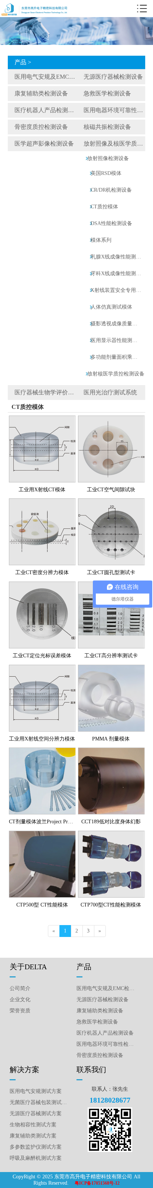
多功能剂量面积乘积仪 (116, 357)
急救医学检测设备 (107, 93)
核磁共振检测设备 (107, 127)
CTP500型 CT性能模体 (42, 905)
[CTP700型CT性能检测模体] (111, 834)
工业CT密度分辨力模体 (42, 572)
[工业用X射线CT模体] (42, 419)
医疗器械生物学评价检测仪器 (45, 392)
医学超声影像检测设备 (44, 143)
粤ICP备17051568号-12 (97, 1183)
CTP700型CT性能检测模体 (111, 905)
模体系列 (101, 240)
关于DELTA (28, 967)
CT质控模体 (104, 206)
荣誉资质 (20, 1010)
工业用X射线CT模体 (42, 489)
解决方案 (24, 1069)
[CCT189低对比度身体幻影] (111, 751)
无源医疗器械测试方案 (36, 1113)
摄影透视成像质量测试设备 (116, 323)
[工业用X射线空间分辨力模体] (42, 668)
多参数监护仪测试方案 (36, 1147)
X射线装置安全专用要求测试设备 (116, 290)
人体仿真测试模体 (111, 307)
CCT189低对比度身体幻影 (111, 821)
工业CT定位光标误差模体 (42, 655)
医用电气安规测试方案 (36, 1091)
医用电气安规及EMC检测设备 (45, 77)
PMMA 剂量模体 (111, 739)
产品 (83, 967)
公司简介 (20, 988)
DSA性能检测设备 (111, 223)
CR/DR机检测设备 (111, 190)
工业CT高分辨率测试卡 (111, 655)
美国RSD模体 (106, 173)
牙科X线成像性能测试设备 (116, 273)
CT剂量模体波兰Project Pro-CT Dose (42, 821)
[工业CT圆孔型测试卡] (111, 501)
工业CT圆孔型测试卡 (111, 572)
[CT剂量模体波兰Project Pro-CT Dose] (42, 751)
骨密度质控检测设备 (41, 127)
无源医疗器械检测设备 (113, 77)
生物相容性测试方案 (33, 1124)
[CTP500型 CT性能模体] (42, 834)
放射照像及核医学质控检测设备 (114, 143)
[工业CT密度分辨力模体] (42, 501)
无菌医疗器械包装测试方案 (40, 1102)
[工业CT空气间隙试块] (111, 419)
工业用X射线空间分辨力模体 (42, 739)
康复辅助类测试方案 (33, 1136)
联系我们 (91, 1069)
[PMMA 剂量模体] (111, 668)
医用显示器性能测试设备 (116, 340)
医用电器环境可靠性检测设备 (114, 110)
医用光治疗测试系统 (110, 392)
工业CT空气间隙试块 (111, 489)
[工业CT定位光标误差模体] (42, 585)
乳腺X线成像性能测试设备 (116, 257)
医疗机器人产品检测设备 (45, 110)
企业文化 (20, 999)
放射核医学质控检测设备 (115, 374)
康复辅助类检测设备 (41, 93)
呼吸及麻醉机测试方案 (36, 1158)
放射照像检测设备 (108, 158)
